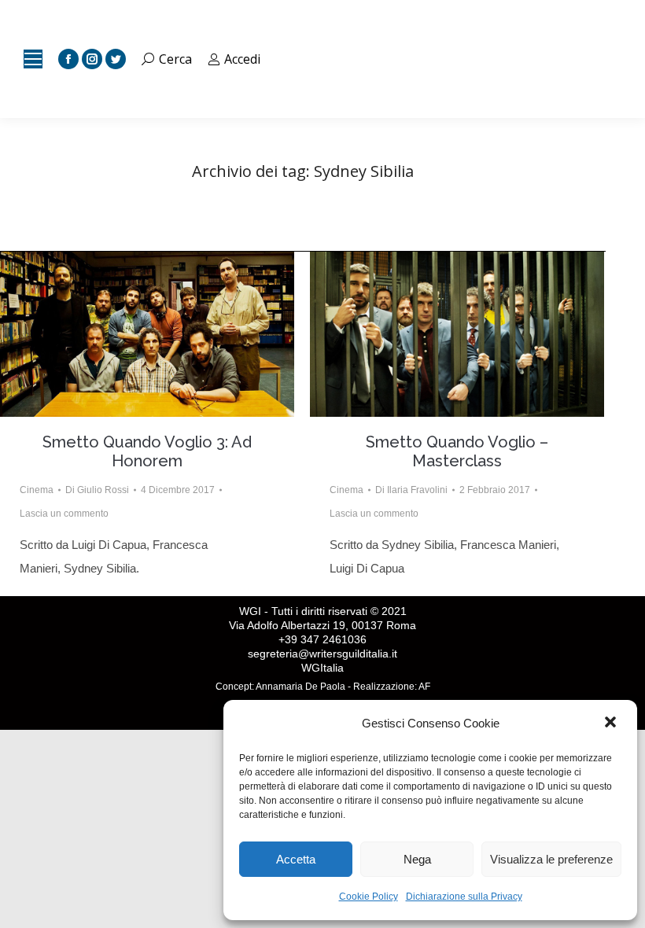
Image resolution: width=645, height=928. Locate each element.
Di (97, 489)
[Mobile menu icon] (33, 59)
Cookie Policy (368, 896)
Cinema (36, 489)
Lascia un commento (64, 513)
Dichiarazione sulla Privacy (464, 896)
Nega (417, 859)
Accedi (242, 59)
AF (424, 686)
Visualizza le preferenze (551, 859)
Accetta (295, 859)
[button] (612, 723)
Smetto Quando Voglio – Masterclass (457, 451)
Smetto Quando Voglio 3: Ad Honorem (147, 451)
